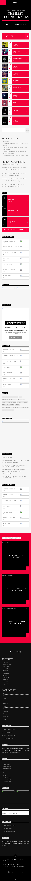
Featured (5, 701)
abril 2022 (5, 671)
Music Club (12, 402)
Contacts (22, 866)
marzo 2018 (6, 677)
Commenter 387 (5, 167)
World (4, 719)
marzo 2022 (6, 673)
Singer (15, 407)
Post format (6, 711)
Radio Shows (6, 764)
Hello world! (6, 141)
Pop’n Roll (6, 258)
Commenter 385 (5, 178)
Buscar (3, 126)
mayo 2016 (5, 684)
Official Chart (11, 608)
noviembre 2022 (7, 664)
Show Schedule (7, 766)
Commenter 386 (5, 173)
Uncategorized (6, 714)
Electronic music (7, 695)
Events (4, 698)
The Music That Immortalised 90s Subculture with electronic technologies (13, 471)
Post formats (6, 407)
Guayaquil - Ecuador (9, 738)
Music (4, 706)
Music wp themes (8, 404)
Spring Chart (21, 10)
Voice (11, 410)
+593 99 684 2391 (8, 732)
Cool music (14, 397)
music (4, 402)
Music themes (22, 402)
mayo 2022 (5, 668)
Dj (20, 397)
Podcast (12, 864)
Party (18, 404)
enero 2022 (5, 675)
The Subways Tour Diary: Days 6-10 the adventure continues (15, 461)
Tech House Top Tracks (16, 556)
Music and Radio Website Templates (10, 752)
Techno (4, 410)
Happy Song (5, 542)
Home (4, 762)
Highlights (5, 703)
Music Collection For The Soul (16, 622)
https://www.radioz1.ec (9, 729)
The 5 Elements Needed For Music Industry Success (15, 155)
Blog (20, 864)
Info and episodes (15, 337)
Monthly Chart (11, 10)
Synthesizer (24, 407)
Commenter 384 (5, 184)
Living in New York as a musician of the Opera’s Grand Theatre (14, 466)
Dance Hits (7, 275)
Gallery (21, 399)
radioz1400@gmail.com (9, 735)
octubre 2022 (6, 666)
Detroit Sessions (9, 241)
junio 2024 (5, 662)
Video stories (6, 716)
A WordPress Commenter (8, 164)
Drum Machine (7, 399)
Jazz (3, 608)
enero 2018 (5, 681)
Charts (13, 866)
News (4, 708)
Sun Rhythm (7, 264)
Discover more (5, 845)
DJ (3, 693)
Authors (5, 397)
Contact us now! (7, 777)
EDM (15, 399)
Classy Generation (10, 252)
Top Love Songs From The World (16, 589)
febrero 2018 (6, 679)
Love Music (11, 575)
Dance (4, 575)
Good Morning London (11, 247)
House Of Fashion (9, 270)
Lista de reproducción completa (16, 230)
